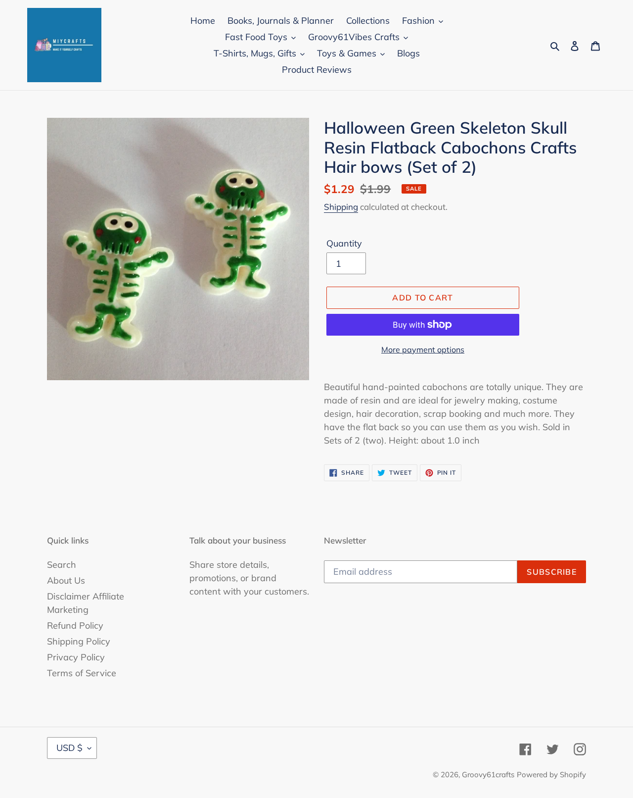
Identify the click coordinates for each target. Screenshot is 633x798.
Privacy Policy (76, 657)
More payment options (422, 349)
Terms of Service (81, 673)
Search (61, 564)
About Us (66, 580)
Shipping (341, 206)
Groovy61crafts (488, 774)
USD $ (69, 747)
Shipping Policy (78, 641)
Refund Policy (75, 625)
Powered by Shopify (551, 774)
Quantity (344, 243)
